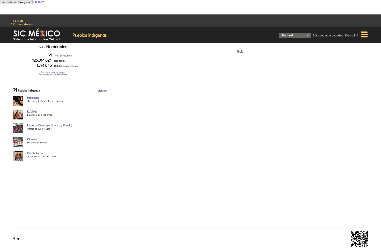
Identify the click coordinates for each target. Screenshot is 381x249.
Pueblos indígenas (23, 24)
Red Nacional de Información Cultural (53, 74)
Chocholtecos (35, 153)
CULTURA (38, 2)
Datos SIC (351, 35)
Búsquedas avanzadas (328, 35)
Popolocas (33, 97)
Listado (102, 90)
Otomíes (32, 139)
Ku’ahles (32, 111)
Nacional (18, 20)
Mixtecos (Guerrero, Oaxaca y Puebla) (49, 125)
